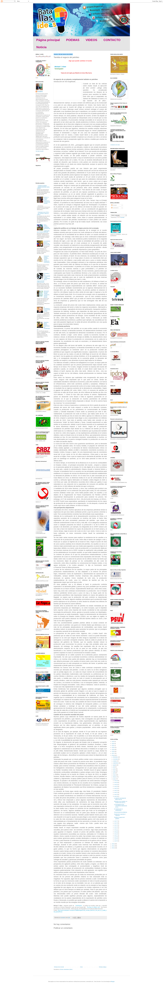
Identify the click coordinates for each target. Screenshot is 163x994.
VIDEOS (91, 40)
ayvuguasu (40, 91)
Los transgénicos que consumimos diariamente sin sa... (120, 806)
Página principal (48, 40)
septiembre (116, 763)
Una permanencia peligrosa (120, 812)
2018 (113, 751)
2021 (113, 745)
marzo (114, 775)
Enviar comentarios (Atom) (66, 969)
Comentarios (115, 207)
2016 (113, 755)
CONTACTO (111, 40)
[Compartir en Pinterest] (80, 917)
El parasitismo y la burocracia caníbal (47, 309)
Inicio (81, 967)
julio (114, 767)
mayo (114, 771)
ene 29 (116, 780)
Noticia (41, 47)
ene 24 (116, 788)
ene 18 (116, 796)
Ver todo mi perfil (39, 151)
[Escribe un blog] (75, 917)
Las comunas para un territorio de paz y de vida (47, 243)
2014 (113, 846)
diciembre (115, 757)
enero (114, 779)
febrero (115, 777)
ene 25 (116, 786)
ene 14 (116, 825)
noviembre (115, 759)
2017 (113, 753)
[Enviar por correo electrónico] (73, 917)
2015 (113, 844)
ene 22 (116, 790)
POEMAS (72, 40)
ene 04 (116, 841)
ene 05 (116, 839)
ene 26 (116, 784)
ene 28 (116, 782)
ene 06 (116, 837)
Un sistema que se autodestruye (118, 809)
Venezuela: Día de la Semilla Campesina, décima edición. (46, 294)
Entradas (114, 205)
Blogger (113, 981)
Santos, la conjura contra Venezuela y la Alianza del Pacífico (47, 200)
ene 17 (116, 821)
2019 (113, 749)
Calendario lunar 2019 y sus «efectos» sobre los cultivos (43, 213)
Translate (122, 217)
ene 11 (116, 829)
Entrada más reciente (59, 967)
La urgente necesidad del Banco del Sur (120, 799)
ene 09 (116, 831)
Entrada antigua (102, 967)
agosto (114, 765)
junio (114, 769)
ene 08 (116, 833)
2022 (113, 743)
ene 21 (116, 792)
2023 (113, 741)
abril (114, 773)
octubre (115, 761)
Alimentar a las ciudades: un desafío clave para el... (120, 802)
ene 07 (116, 835)
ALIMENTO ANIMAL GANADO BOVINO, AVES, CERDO (43, 187)
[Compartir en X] (77, 917)
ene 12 (116, 827)
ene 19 (116, 794)
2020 (113, 747)
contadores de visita (115, 144)
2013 (113, 847)
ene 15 (116, 823)
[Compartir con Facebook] (78, 917)
